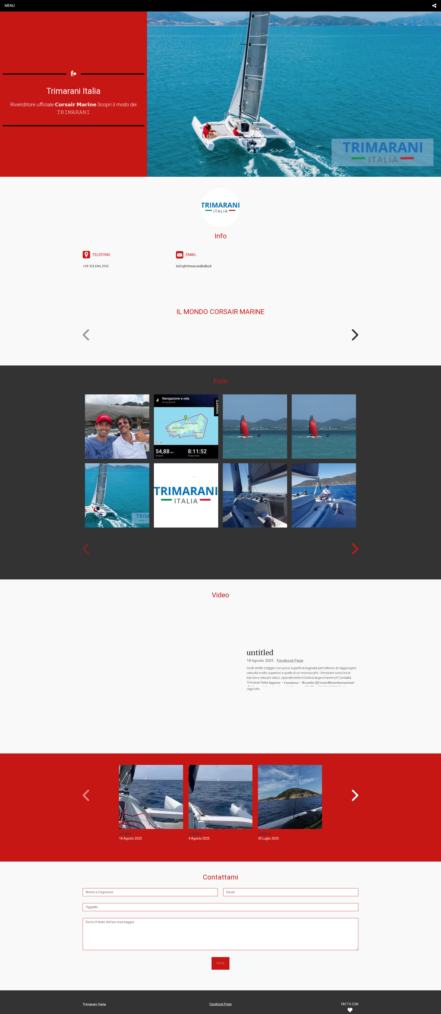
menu (10, 5)
